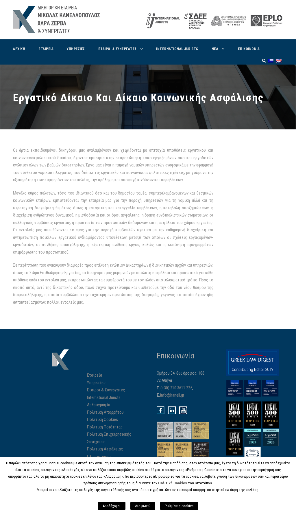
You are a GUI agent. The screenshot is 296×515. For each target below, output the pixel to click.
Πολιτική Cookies (102, 419)
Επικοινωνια (249, 49)
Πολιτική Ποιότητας (105, 427)
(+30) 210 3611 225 (176, 388)
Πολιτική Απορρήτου (105, 412)
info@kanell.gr (172, 395)
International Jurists (177, 49)
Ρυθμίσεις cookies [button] (179, 506)
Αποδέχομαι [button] (112, 506)
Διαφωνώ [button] (143, 506)
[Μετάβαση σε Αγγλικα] (279, 60)
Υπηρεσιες (76, 49)
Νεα (215, 49)
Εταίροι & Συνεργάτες (106, 390)
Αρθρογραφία (98, 404)
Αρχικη (19, 49)
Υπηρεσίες (96, 382)
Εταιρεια (45, 49)
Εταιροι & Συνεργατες (117, 49)
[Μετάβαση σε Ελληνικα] (271, 60)
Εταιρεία (94, 375)
